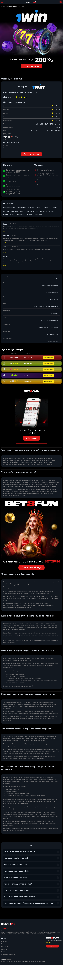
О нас (3, 952)
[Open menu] (2, 2)
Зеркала (4, 949)
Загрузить (32, 438)
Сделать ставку (31, 154)
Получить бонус (31, 66)
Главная (4, 941)
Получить (52, 946)
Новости (4, 944)
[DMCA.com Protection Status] (6, 959)
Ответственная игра (8, 954)
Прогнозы (4, 946)
